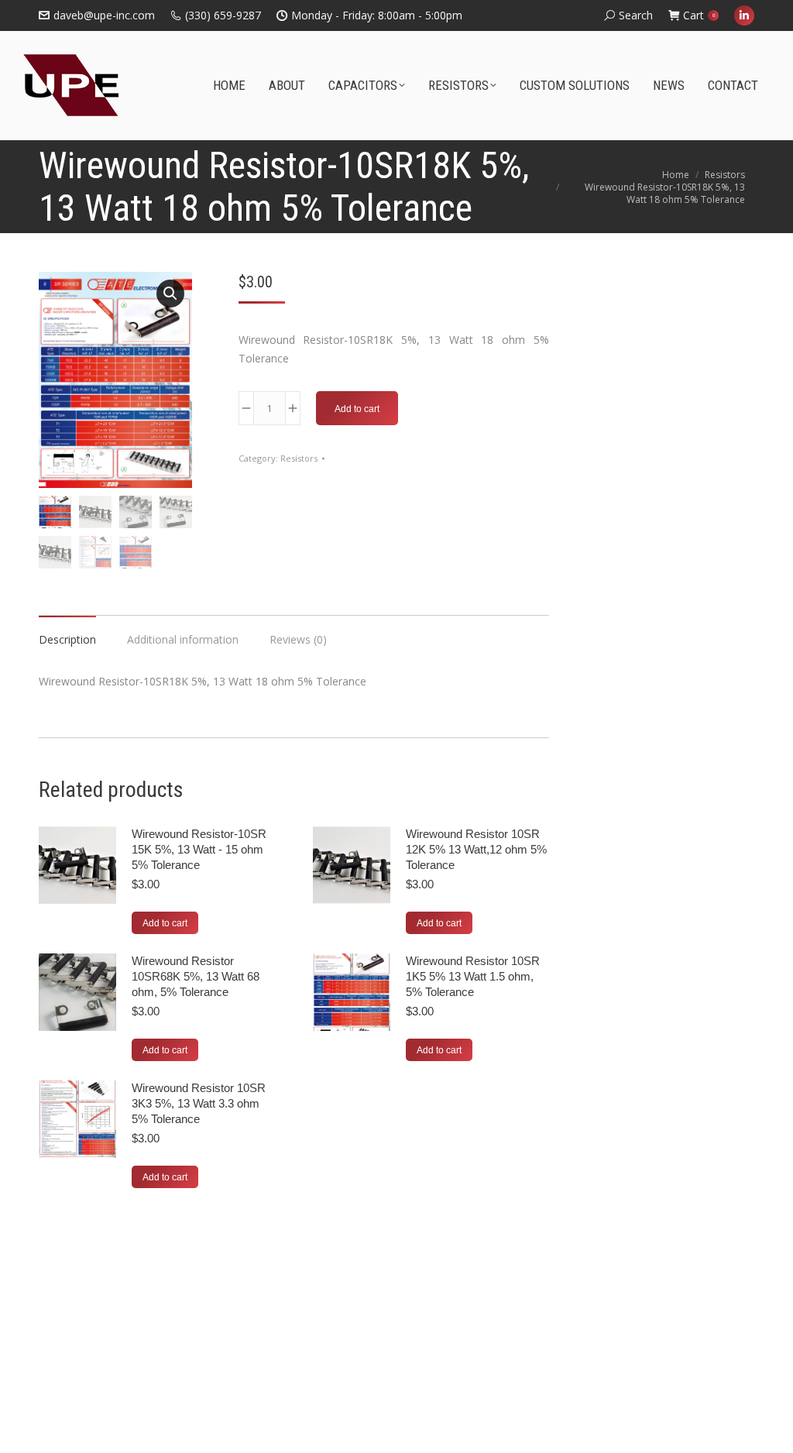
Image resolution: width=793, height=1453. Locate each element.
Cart (699, 15)
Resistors (299, 458)
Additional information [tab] (183, 639)
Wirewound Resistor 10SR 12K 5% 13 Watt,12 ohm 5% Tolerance (476, 849)
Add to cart (357, 409)
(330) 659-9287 (223, 15)
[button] (170, 293)
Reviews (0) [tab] (298, 639)
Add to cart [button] (164, 923)
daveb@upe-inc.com (104, 15)
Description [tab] (67, 639)
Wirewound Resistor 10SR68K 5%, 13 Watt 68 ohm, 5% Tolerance (195, 976)
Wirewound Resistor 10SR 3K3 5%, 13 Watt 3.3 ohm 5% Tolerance (199, 1103)
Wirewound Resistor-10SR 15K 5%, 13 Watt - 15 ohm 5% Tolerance (199, 849)
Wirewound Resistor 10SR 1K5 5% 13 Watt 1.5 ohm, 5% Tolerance (473, 976)
